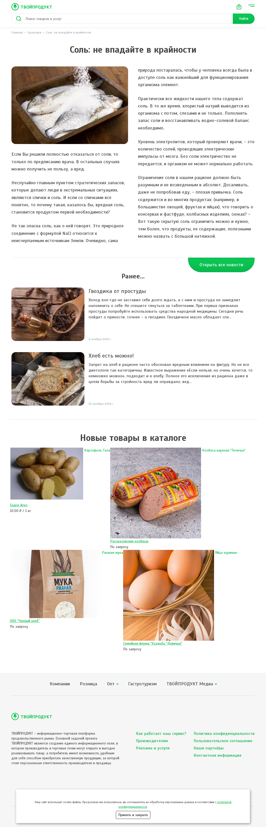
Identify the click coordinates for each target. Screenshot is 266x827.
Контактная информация (217, 755)
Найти (243, 18)
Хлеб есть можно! (111, 355)
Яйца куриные (226, 552)
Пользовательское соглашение (223, 740)
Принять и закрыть (133, 815)
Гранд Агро (19, 505)
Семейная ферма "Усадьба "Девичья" (152, 643)
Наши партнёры (209, 748)
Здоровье (34, 32)
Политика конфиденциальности (224, 733)
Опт (111, 684)
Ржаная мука (112, 552)
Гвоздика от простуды (117, 291)
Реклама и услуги (153, 748)
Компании (60, 684)
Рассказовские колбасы (129, 541)
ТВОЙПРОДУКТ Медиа (190, 684)
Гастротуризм (142, 684)
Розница (88, 684)
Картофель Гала (97, 450)
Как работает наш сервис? (161, 733)
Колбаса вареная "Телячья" (224, 450)
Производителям (152, 740)
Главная (17, 32)
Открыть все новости (221, 265)
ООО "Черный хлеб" (25, 621)
